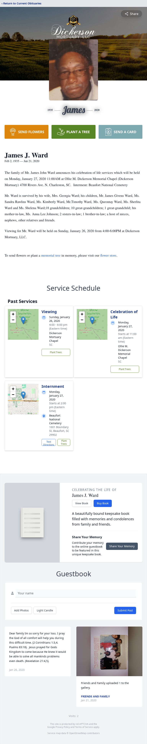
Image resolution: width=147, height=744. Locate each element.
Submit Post (125, 610)
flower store (108, 255)
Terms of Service (84, 727)
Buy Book (103, 503)
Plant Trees (56, 352)
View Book (81, 503)
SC (50, 344)
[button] (23, 320)
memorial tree (50, 255)
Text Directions (48, 443)
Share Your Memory (122, 546)
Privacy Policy (63, 727)
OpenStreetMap (77, 733)
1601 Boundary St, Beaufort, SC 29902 (59, 430)
